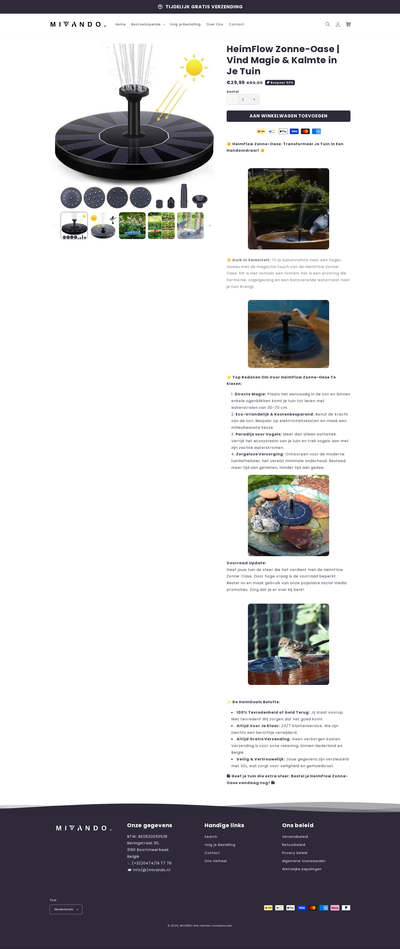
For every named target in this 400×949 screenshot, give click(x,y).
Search (211, 836)
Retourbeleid (293, 844)
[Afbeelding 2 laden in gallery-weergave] (103, 225)
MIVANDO (186, 925)
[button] (148, 24)
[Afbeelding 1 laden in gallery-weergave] (74, 225)
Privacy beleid (294, 853)
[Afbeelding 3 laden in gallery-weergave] (132, 225)
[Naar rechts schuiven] (210, 226)
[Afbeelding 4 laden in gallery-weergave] (161, 225)
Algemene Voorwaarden (304, 861)
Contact (212, 853)
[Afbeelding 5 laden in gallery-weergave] (190, 225)
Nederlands (63, 909)
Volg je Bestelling (220, 844)
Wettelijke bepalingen (302, 869)
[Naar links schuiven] (55, 226)
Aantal (233, 91)
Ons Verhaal (216, 861)
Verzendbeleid (295, 836)
